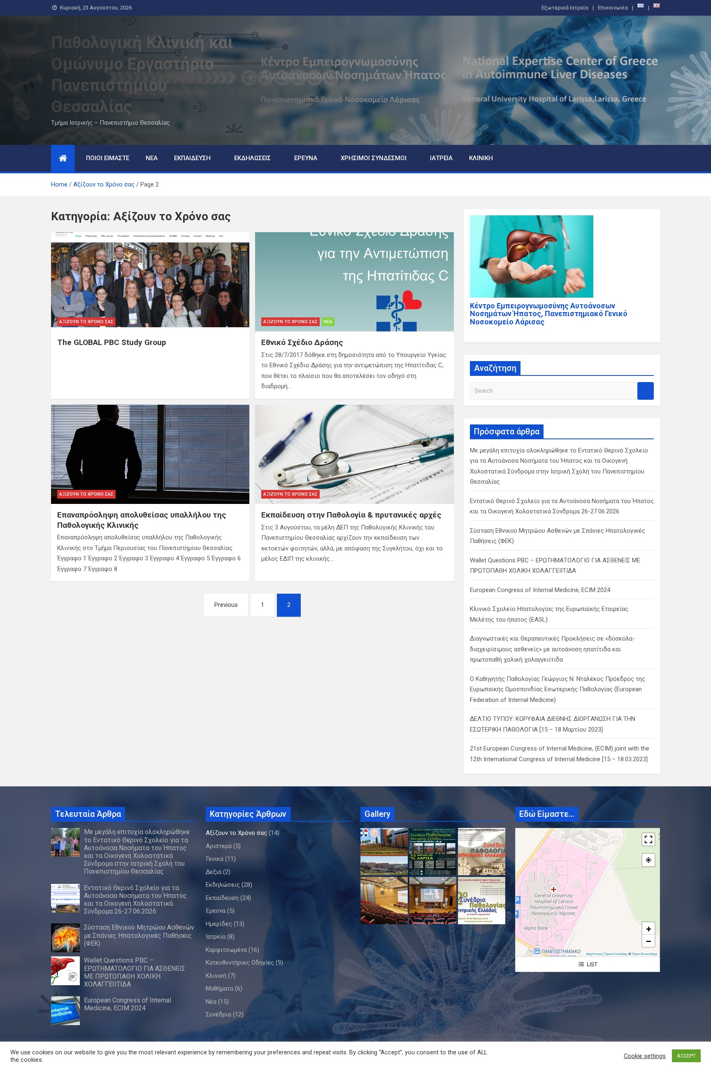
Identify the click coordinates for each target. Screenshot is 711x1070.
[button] (648, 928)
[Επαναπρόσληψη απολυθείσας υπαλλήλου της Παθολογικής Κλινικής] (150, 454)
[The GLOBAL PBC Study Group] (150, 281)
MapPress (594, 954)
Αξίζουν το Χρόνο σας (86, 321)
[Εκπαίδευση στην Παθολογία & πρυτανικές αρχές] (354, 454)
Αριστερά (219, 846)
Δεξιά (213, 872)
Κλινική (481, 158)
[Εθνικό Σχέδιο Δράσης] (354, 281)
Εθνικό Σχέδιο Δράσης (302, 342)
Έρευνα (305, 158)
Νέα (152, 158)
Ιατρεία (441, 158)
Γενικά (214, 859)
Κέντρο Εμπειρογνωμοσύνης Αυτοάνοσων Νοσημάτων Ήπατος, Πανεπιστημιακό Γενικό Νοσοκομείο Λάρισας (548, 313)
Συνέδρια (218, 1014)
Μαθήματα (219, 988)
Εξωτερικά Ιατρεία (564, 8)
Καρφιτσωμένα (226, 949)
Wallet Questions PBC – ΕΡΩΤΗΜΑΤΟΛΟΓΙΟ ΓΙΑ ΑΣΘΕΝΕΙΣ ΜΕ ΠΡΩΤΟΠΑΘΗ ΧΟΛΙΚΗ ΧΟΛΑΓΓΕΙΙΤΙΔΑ (134, 972)
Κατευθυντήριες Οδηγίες (240, 962)
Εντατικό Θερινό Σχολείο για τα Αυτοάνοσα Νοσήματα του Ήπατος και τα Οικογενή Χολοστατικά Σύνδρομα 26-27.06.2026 (135, 900)
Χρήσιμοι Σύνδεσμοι (374, 158)
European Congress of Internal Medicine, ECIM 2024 (540, 590)
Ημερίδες (219, 924)
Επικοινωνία (613, 8)
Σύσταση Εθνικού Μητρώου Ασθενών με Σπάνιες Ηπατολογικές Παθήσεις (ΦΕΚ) (139, 935)
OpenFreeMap (615, 954)
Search (645, 391)
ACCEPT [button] (686, 1056)
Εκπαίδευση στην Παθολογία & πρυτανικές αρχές (351, 515)
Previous (226, 604)
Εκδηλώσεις (252, 158)
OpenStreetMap (645, 954)
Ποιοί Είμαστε (107, 158)
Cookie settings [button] (645, 1056)
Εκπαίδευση (192, 158)
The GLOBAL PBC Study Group (111, 342)
